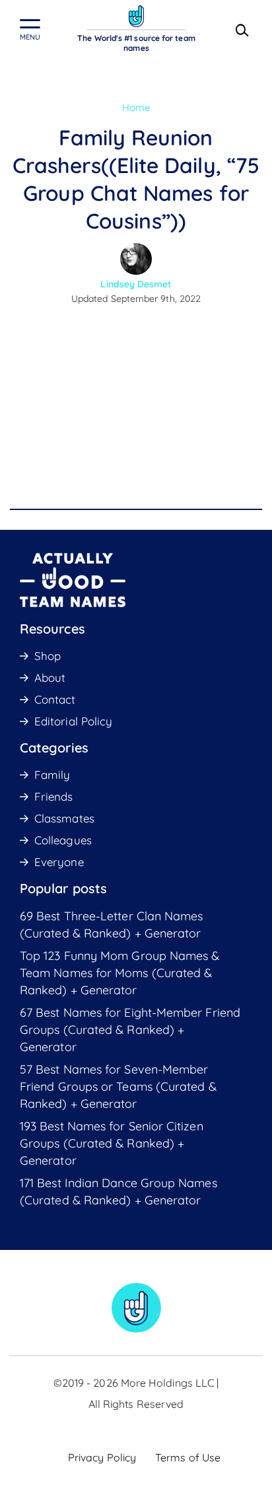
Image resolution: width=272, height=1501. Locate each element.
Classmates (64, 818)
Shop (47, 656)
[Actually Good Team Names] (136, 16)
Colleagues (63, 840)
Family (52, 775)
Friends (53, 796)
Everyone (59, 862)
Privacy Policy (102, 1457)
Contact (55, 699)
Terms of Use (188, 1457)
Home (136, 107)
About (49, 677)
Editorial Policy (73, 721)
